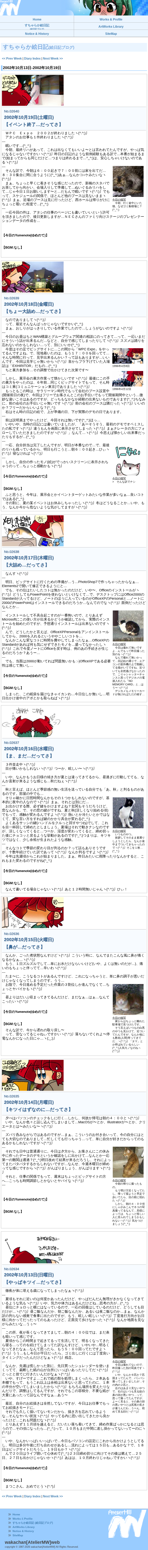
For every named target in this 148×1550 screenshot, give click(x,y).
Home (16, 1514)
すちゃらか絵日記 (37, 26)
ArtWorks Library (24, 1527)
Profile (28, 1518)
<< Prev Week (12, 58)
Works (17, 1518)
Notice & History (23, 1531)
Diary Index (32, 58)
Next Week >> (53, 58)
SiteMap (18, 1535)
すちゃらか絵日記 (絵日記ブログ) (33, 1522)
